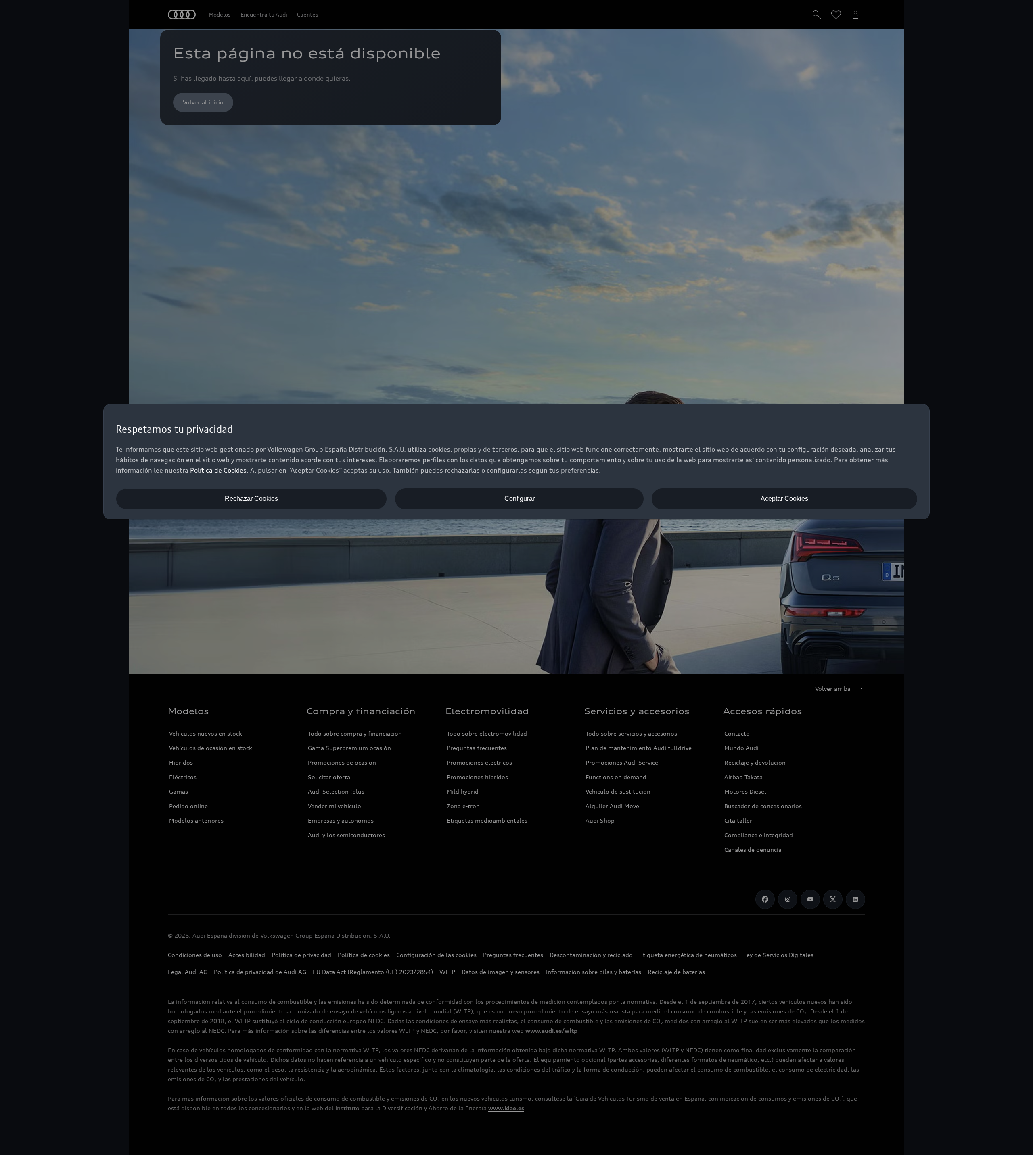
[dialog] (516, 461)
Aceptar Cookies (784, 498)
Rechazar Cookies (251, 498)
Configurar (519, 498)
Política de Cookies (218, 470)
